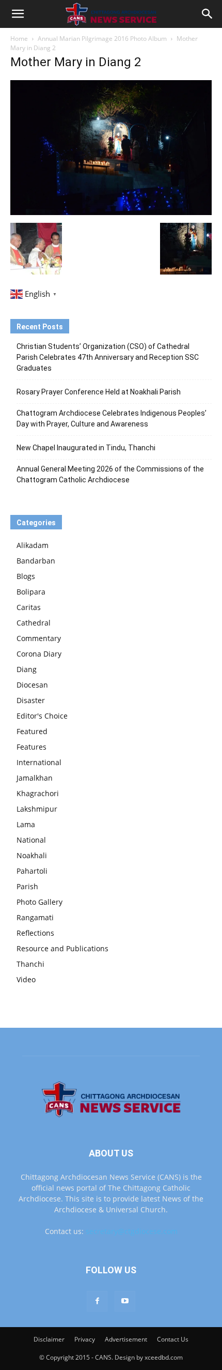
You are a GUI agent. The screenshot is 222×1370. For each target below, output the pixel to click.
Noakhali (32, 855)
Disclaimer (49, 1339)
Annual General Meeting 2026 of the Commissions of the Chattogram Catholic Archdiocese (110, 474)
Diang (27, 669)
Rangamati (35, 917)
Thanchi (30, 964)
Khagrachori (38, 793)
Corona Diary (39, 654)
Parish (27, 886)
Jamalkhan (35, 778)
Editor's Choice (42, 716)
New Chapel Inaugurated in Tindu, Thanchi (86, 448)
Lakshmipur (37, 809)
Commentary (39, 638)
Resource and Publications (62, 948)
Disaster (31, 700)
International (39, 762)
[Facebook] (97, 1301)
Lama (26, 824)
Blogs (26, 576)
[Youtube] (125, 1301)
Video (26, 979)
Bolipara (31, 592)
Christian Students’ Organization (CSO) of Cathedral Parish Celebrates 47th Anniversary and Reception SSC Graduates (108, 357)
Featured (32, 731)
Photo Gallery (39, 902)
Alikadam (33, 545)
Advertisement (126, 1339)
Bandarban (36, 561)
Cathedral (34, 623)
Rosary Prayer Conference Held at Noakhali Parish (99, 392)
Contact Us (172, 1339)
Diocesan (32, 685)
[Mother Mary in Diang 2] (111, 212)
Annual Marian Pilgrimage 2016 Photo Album (102, 38)
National (31, 840)
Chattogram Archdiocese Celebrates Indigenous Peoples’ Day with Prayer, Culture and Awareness (112, 418)
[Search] (207, 14)
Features (31, 747)
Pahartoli (32, 871)
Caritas (29, 607)
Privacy (84, 1339)
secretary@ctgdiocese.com (132, 1231)
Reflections (35, 933)
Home (19, 38)
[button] (17, 14)
